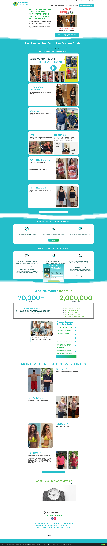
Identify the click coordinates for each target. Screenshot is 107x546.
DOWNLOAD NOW (53, 281)
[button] (53, 265)
